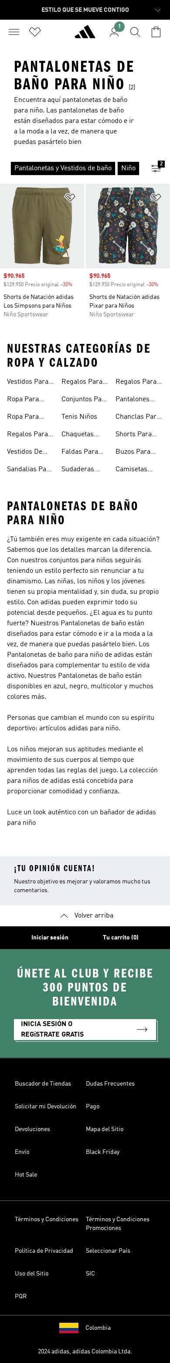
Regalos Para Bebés (81, 382)
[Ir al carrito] (156, 31)
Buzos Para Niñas (133, 452)
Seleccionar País (108, 1251)
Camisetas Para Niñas (133, 470)
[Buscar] (135, 31)
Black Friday (102, 1152)
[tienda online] (85, 35)
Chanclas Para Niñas (138, 417)
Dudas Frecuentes (110, 1084)
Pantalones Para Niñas (133, 400)
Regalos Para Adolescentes (136, 382)
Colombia (98, 1328)
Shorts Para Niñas (134, 435)
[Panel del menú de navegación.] (13, 31)
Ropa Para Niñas (23, 400)
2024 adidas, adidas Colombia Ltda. (85, 1352)
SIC (90, 1274)
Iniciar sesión (49, 938)
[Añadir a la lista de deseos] (70, 199)
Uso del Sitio (31, 1274)
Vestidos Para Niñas (27, 382)
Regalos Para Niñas (27, 435)
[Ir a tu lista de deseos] (34, 31)
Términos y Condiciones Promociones (118, 1223)
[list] (71, 168)
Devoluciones (32, 1129)
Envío (22, 1152)
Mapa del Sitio (104, 1129)
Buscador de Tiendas (43, 1084)
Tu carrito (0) (121, 938)
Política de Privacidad (44, 1251)
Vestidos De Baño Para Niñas (24, 452)
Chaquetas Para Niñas (78, 435)
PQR (21, 1296)
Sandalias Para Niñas (30, 470)
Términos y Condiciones (46, 1219)
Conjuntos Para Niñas (84, 400)
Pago (92, 1107)
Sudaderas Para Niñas (78, 470)
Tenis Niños (79, 416)
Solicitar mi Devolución (45, 1107)
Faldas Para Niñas (79, 452)
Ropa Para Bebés (23, 417)
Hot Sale (26, 1175)
